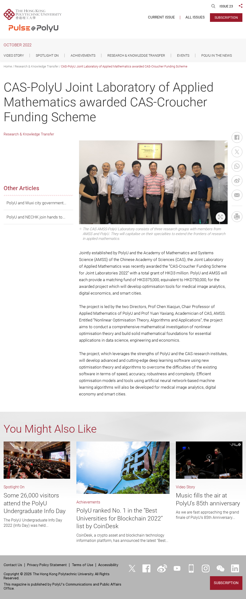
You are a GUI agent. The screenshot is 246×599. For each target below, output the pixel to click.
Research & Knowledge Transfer (36, 66)
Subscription (226, 17)
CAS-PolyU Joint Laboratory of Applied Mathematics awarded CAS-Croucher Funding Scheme (124, 66)
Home (8, 66)
